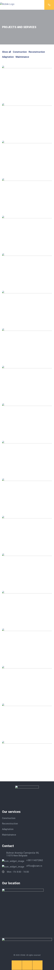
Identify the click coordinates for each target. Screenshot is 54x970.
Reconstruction (10, 823)
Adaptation (7, 829)
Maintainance (9, 834)
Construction (8, 818)
